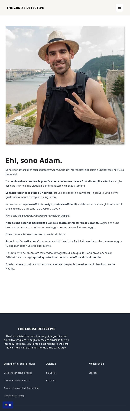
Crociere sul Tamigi (14, 395)
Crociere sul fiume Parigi (17, 380)
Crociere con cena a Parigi (18, 372)
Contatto (50, 380)
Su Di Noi (51, 372)
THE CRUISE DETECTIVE (25, 8)
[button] (120, 8)
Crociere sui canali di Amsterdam (21, 387)
